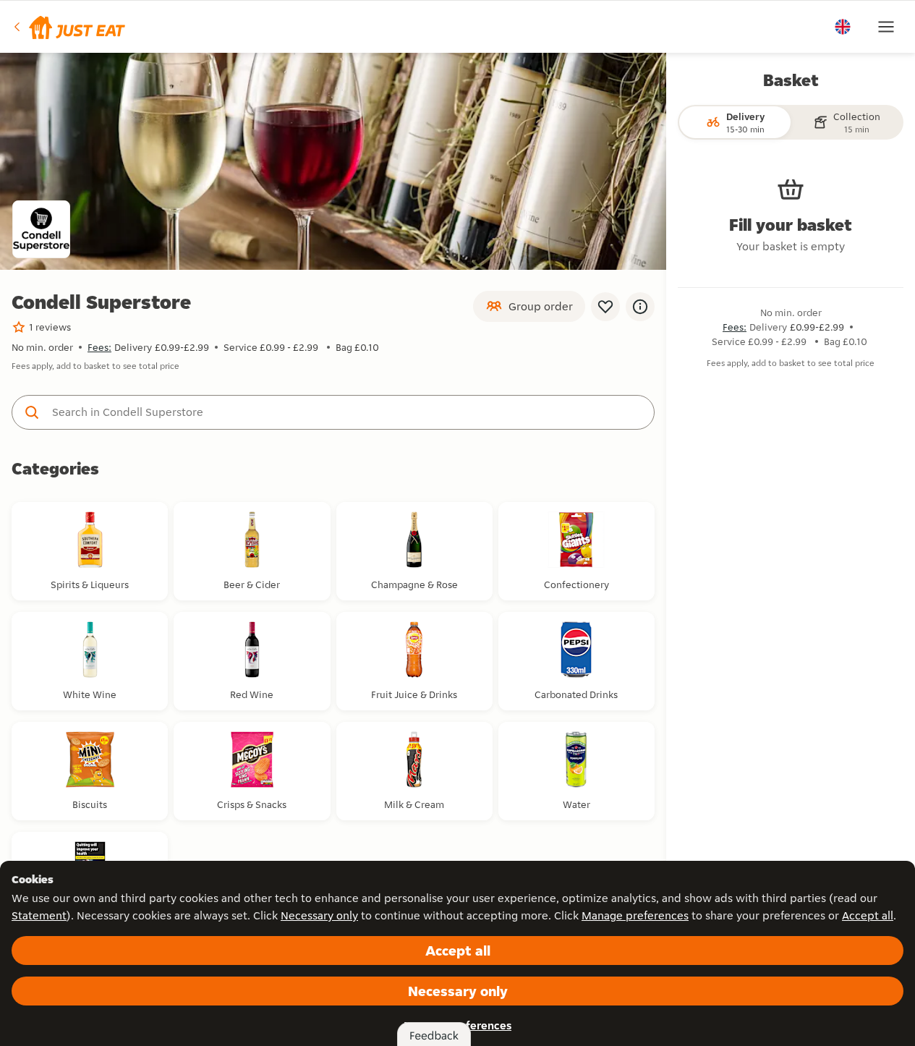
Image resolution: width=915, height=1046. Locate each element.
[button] (68, 26)
